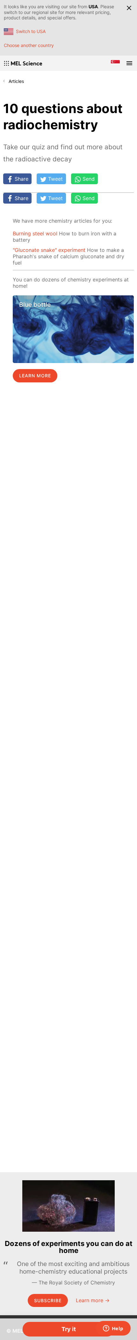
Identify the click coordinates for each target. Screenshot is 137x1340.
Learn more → (93, 1300)
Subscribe (47, 1300)
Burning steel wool (35, 233)
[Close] (129, 8)
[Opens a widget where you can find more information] (113, 1329)
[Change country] (115, 63)
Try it (68, 1329)
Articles (16, 81)
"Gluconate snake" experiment (49, 250)
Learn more (35, 375)
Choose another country (29, 45)
